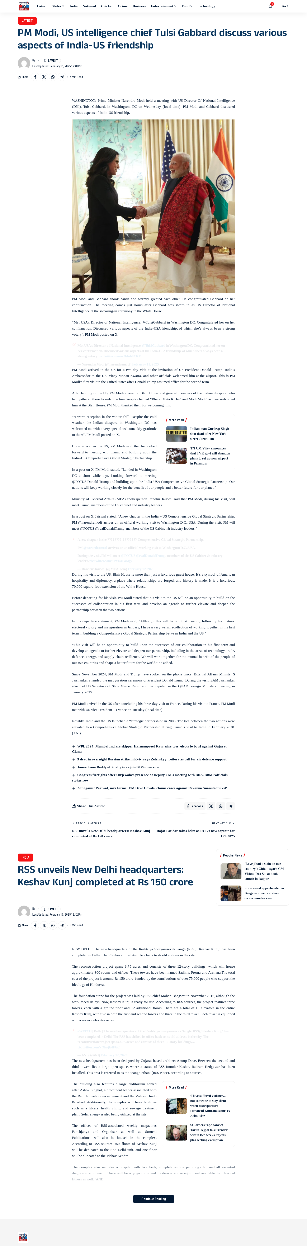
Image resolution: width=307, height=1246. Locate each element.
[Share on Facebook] (35, 77)
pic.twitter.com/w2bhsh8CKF (120, 356)
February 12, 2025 (141, 569)
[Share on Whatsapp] (53, 77)
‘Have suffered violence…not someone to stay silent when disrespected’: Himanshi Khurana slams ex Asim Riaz (210, 1106)
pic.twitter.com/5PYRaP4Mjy (110, 561)
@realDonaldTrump (150, 556)
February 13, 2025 (145, 364)
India (25, 857)
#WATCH (84, 1031)
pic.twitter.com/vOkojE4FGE (98, 1047)
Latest (27, 21)
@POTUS (128, 556)
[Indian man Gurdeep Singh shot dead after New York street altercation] (176, 434)
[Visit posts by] (24, 63)
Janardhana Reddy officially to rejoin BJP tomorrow (118, 767)
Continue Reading (153, 1199)
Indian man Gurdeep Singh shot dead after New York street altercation (209, 433)
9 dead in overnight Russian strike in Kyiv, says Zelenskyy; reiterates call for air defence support (152, 759)
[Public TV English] (24, 6)
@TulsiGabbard (153, 346)
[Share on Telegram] (62, 77)
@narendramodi (95, 548)
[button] (276, 6)
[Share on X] (44, 77)
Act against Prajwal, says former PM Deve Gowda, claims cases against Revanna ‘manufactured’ (152, 788)
